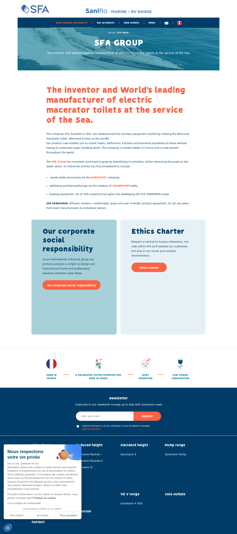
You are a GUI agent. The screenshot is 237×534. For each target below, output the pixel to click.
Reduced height (89, 445)
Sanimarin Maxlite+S (89, 460)
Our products (105, 22)
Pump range (175, 445)
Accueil (111, 32)
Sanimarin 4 (128, 454)
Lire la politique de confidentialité (24, 503)
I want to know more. (91, 429)
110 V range (129, 494)
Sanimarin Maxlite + (89, 454)
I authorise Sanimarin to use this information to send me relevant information (115, 427)
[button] (7, 527)
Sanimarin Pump (175, 454)
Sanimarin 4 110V (131, 503)
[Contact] (166, 23)
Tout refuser (17, 515)
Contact (38, 522)
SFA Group (59, 161)
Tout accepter (68, 515)
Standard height (134, 445)
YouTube (86, 511)
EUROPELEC (98, 177)
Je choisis (42, 515)
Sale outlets (131, 22)
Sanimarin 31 (84, 467)
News (151, 22)
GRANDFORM (121, 185)
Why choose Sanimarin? (72, 22)
